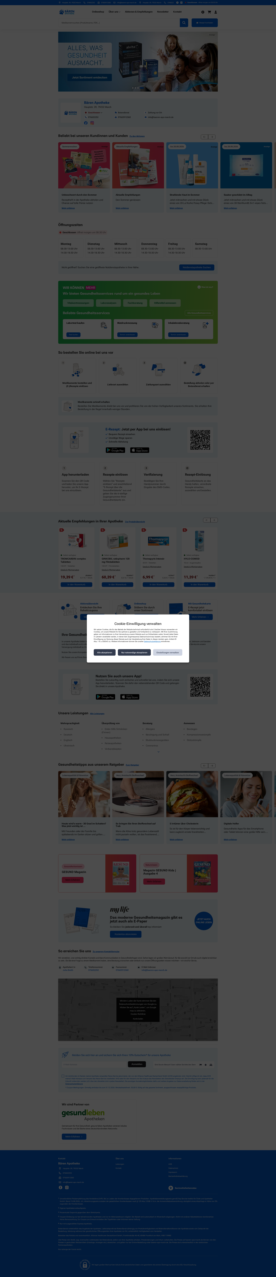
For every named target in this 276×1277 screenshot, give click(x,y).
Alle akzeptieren (104, 652)
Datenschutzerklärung (152, 641)
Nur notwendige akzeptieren (134, 652)
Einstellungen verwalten (168, 652)
